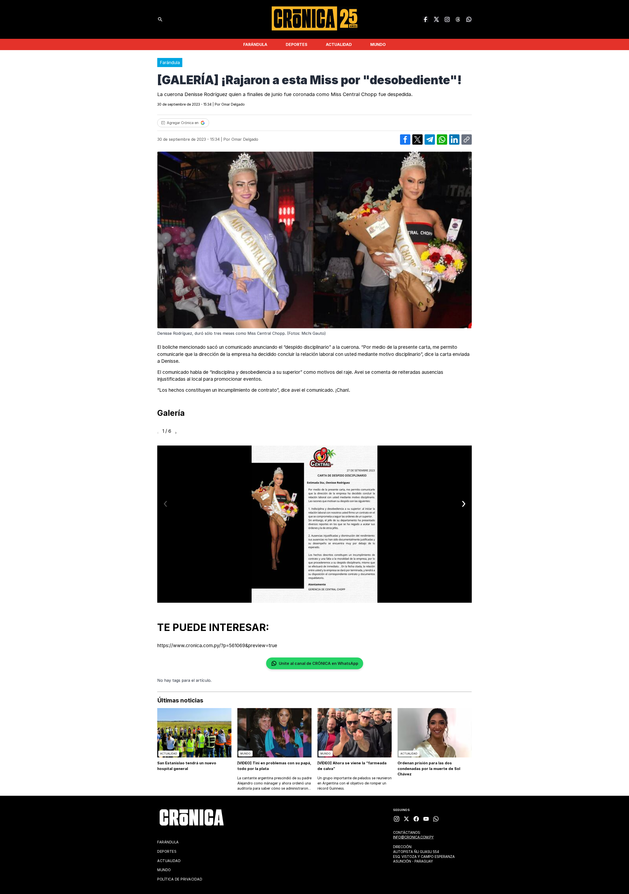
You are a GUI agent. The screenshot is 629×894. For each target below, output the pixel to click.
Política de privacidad (179, 879)
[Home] (191, 817)
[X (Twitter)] (436, 19)
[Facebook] (426, 19)
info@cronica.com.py (413, 837)
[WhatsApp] (469, 19)
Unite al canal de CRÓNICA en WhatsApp (318, 663)
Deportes (296, 44)
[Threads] (458, 19)
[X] (406, 818)
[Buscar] (160, 19)
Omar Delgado (233, 104)
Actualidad (339, 44)
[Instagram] (447, 19)
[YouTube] (426, 818)
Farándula (255, 44)
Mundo (378, 44)
